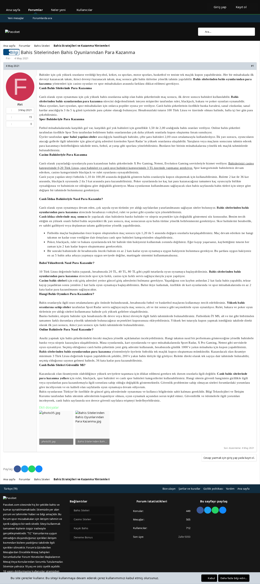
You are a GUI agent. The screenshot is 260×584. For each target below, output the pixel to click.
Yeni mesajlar (16, 18)
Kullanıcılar (84, 10)
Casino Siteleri (82, 519)
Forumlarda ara (42, 18)
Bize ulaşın (169, 488)
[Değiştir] (253, 7)
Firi (8, 58)
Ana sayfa (13, 10)
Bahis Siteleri (82, 510)
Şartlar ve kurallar (189, 488)
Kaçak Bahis (81, 528)
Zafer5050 (184, 537)
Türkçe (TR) (10, 488)
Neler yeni (58, 10)
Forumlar (35, 10)
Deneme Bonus (83, 537)
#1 (252, 66)
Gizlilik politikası (213, 488)
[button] (69, 7)
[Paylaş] (247, 66)
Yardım (230, 488)
